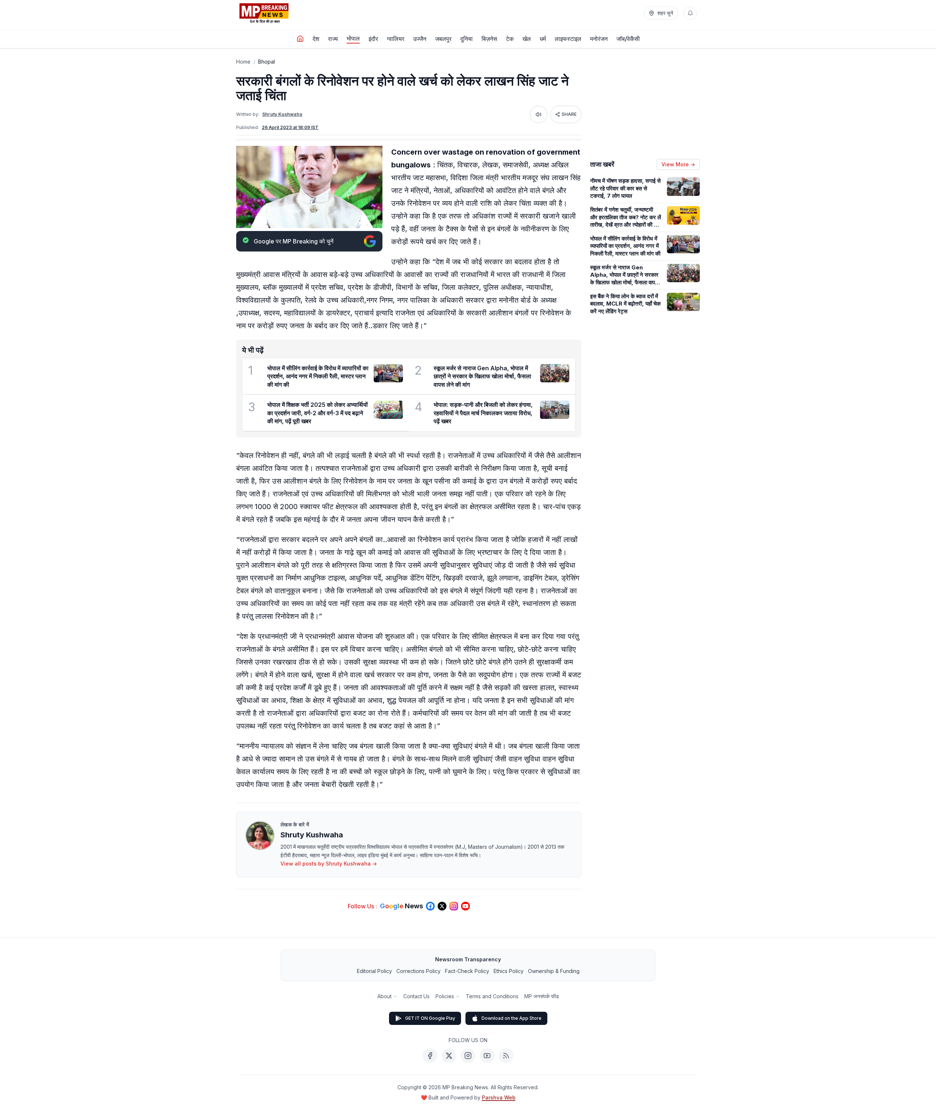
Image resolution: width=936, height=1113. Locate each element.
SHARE (569, 114)
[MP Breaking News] (264, 13)
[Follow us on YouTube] (465, 906)
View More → (678, 164)
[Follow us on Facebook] (430, 906)
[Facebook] (430, 1055)
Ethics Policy (509, 971)
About (384, 996)
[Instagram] (468, 1055)
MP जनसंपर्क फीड (541, 996)
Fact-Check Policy (467, 971)
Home (243, 61)
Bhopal (266, 61)
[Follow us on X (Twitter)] (442, 906)
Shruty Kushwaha (282, 114)
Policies (444, 996)
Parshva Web (499, 1097)
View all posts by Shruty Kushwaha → (328, 863)
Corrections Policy (418, 971)
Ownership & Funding (554, 971)
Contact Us (416, 996)
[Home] (300, 38)
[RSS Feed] (506, 1055)
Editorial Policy (374, 971)
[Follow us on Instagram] (453, 906)
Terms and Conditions (492, 996)
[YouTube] (487, 1055)
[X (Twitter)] (449, 1055)
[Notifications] (690, 13)
